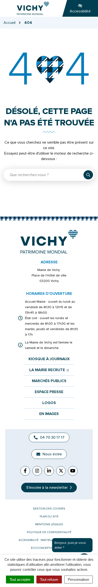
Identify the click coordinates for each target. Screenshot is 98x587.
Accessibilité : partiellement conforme (49, 540)
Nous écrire (52, 454)
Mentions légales (49, 524)
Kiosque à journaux (49, 359)
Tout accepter (20, 579)
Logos (49, 403)
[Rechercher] (88, 174)
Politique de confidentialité (49, 532)
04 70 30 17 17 (52, 437)
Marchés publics (49, 381)
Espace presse (49, 392)
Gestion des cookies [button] (49, 508)
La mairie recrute (49, 370)
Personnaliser (78, 579)
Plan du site (49, 516)
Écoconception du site (49, 548)
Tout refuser (49, 579)
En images (49, 414)
